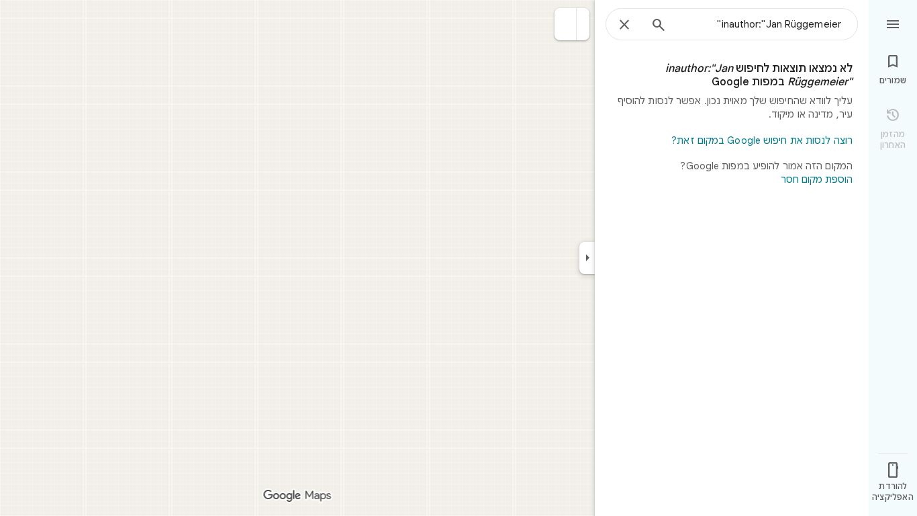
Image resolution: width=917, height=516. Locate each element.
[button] (565, 24)
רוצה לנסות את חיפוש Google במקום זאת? (762, 140)
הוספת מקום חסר (817, 179)
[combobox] (759, 24)
